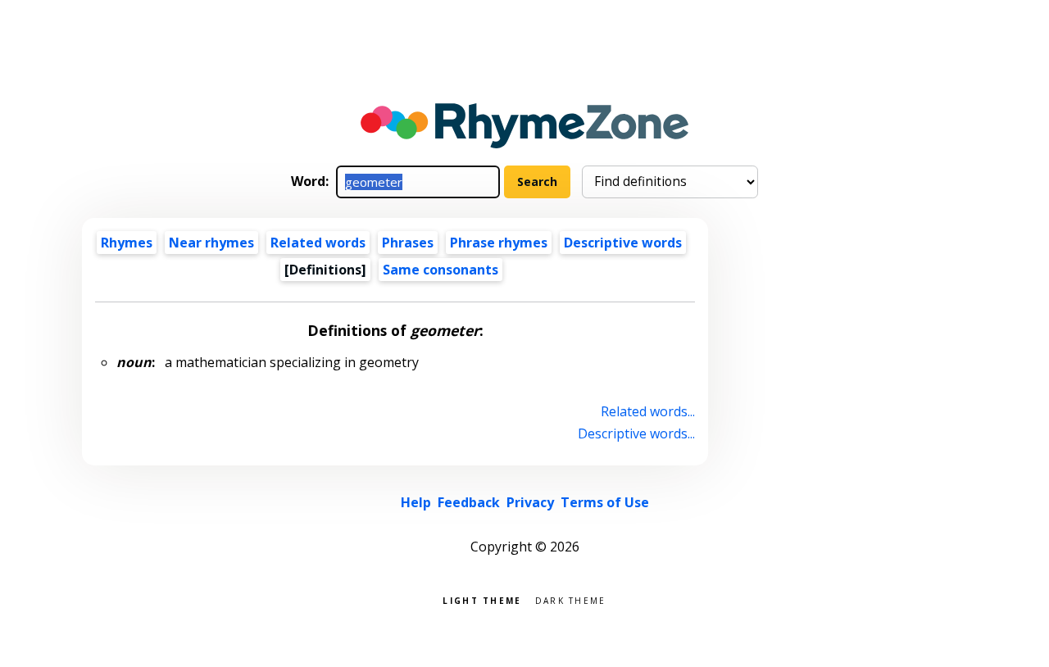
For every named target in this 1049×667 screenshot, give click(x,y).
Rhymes (126, 243)
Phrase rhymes (498, 243)
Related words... (648, 411)
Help (416, 502)
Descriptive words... (636, 433)
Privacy (530, 502)
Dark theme (570, 599)
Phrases (408, 243)
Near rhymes (211, 243)
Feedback (469, 502)
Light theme (482, 599)
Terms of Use (605, 502)
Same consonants (440, 270)
